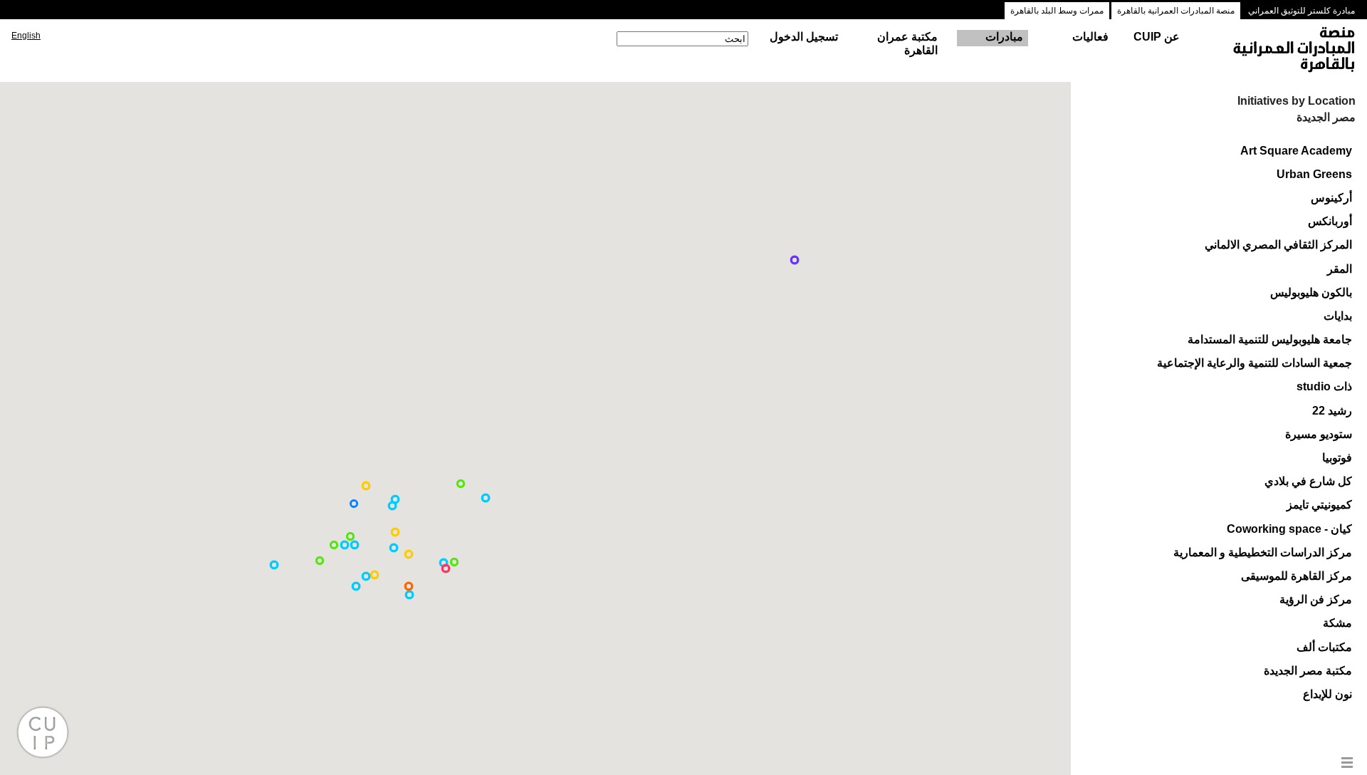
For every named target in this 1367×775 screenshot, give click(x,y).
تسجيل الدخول (804, 37)
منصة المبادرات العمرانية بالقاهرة (1176, 11)
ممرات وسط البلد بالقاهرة (1057, 11)
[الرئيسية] (1281, 50)
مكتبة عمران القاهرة (907, 43)
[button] (409, 594)
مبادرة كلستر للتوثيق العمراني (1301, 11)
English (26, 36)
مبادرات (1004, 37)
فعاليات (1090, 37)
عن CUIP (1156, 37)
